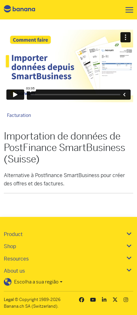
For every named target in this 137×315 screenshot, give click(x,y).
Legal (9, 299)
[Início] (25, 10)
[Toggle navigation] (127, 10)
